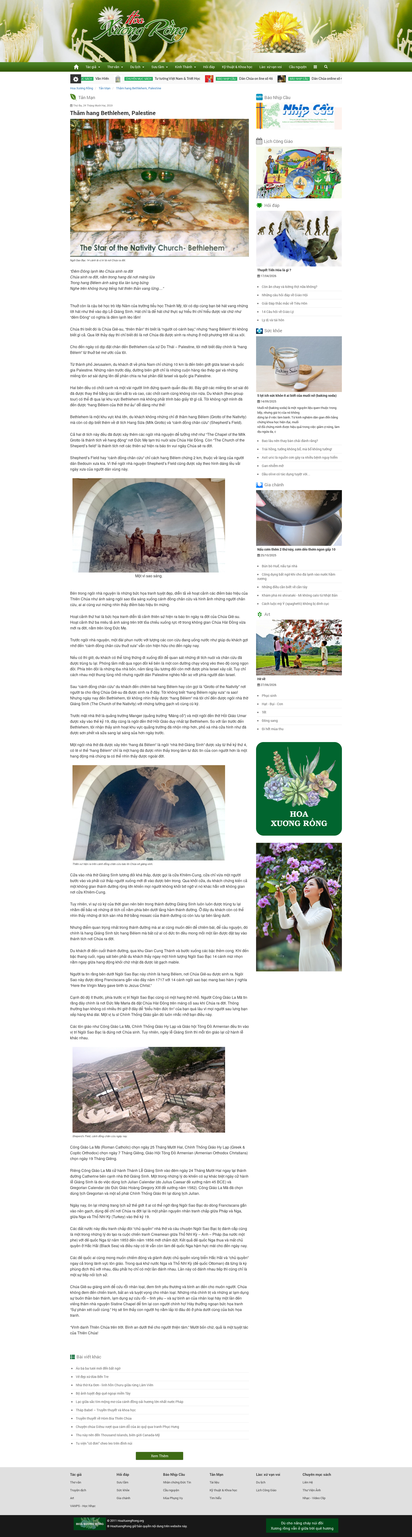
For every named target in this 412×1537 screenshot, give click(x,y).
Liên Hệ (308, 1482)
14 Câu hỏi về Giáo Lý (278, 311)
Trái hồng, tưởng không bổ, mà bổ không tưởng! (297, 449)
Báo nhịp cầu (176, 78)
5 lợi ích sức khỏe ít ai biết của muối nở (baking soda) (297, 395)
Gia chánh (274, 484)
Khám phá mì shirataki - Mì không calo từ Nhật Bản (300, 595)
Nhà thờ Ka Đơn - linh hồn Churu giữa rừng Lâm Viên (114, 1385)
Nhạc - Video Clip (314, 1498)
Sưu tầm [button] (158, 67)
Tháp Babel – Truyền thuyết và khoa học (106, 1410)
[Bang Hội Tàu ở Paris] (303, 78)
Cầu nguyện (298, 67)
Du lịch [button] (136, 67)
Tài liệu (214, 1482)
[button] (315, 67)
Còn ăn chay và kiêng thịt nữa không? (289, 286)
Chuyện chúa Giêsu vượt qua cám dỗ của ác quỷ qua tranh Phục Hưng (127, 1426)
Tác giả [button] (92, 67)
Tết (264, 712)
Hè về (261, 679)
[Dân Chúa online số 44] (231, 78)
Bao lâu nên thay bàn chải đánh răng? (290, 440)
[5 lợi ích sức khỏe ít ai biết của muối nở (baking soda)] (299, 364)
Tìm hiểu (215, 1498)
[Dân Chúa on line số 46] (159, 78)
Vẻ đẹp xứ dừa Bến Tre (92, 1376)
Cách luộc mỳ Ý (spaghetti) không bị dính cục (295, 603)
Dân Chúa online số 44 (278, 78)
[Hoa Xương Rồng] (76, 66)
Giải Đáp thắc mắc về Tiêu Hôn (284, 303)
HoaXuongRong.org (131, 1520)
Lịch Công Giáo (278, 141)
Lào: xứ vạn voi (270, 67)
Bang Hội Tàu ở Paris (341, 78)
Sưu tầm (122, 1482)
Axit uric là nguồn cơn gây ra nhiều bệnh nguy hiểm (300, 457)
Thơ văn (75, 1482)
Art (267, 614)
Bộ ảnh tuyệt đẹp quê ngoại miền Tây (103, 1393)
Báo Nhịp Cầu (277, 97)
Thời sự (316, 78)
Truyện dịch (78, 1490)
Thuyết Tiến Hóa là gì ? (274, 270)
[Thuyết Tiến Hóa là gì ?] (299, 238)
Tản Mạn (86, 97)
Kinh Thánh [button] (184, 67)
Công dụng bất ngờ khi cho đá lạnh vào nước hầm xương (296, 576)
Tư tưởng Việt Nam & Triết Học (127, 78)
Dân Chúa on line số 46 (206, 78)
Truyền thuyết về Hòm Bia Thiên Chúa (104, 1418)
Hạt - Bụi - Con (272, 704)
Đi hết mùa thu (272, 729)
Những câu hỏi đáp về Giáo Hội (285, 295)
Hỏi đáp (209, 67)
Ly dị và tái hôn (273, 320)
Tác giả (76, 1474)
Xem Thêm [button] (159, 1455)
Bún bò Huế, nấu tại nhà (279, 566)
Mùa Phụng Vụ (173, 1498)
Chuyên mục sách (88, 78)
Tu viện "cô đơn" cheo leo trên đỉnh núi (104, 1443)
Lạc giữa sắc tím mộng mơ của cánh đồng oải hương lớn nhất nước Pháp (129, 1401)
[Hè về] (299, 647)
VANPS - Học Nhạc (83, 1506)
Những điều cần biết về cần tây (284, 587)
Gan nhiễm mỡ (272, 465)
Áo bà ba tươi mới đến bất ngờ (98, 1368)
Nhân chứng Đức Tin (177, 1482)
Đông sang (270, 720)
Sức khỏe (273, 330)
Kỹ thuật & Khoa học (237, 67)
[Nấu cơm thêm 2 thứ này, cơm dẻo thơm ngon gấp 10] (299, 517)
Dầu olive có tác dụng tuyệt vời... (286, 474)
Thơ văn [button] (114, 67)
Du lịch (260, 1482)
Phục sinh (269, 695)
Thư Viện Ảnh (312, 1490)
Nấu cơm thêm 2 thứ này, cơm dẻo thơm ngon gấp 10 (296, 549)
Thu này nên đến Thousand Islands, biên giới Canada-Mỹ (118, 1435)
